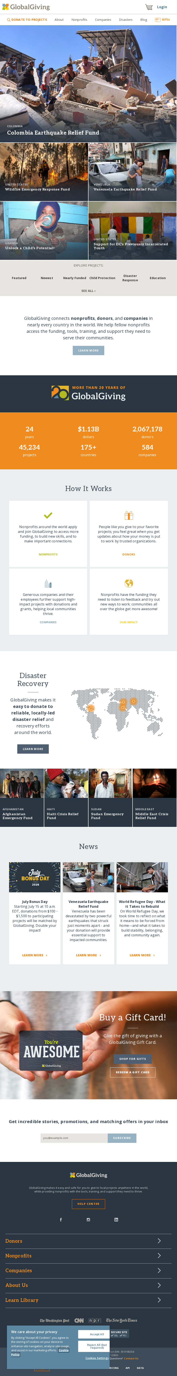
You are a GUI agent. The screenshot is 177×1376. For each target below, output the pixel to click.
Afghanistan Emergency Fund (18, 816)
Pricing (113, 1367)
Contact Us (131, 1358)
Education (158, 278)
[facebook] (61, 1219)
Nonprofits (79, 20)
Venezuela (102, 184)
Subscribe (122, 1138)
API (128, 1367)
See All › (88, 291)
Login (162, 7)
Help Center (88, 1204)
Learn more (33, 749)
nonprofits (83, 318)
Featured (19, 278)
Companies (103, 20)
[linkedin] (116, 1219)
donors (105, 318)
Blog (143, 20)
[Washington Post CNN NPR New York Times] (88, 1321)
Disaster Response (130, 278)
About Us (16, 1285)
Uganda (11, 243)
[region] (58, 1347)
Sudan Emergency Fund (107, 816)
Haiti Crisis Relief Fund (63, 816)
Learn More (88, 350)
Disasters (126, 20)
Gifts (166, 19)
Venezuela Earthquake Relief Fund (125, 189)
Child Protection (102, 278)
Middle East (144, 809)
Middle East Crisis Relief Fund (151, 816)
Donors (13, 1241)
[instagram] (88, 1219)
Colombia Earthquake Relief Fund (53, 133)
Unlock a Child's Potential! (29, 248)
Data (140, 1367)
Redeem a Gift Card (133, 1072)
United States (16, 184)
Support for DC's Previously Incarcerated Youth (131, 246)
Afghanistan (13, 809)
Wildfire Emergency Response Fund (37, 189)
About (59, 20)
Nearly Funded (74, 278)
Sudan (96, 809)
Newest (47, 278)
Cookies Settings (97, 1358)
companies (136, 318)
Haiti (51, 809)
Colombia (15, 126)
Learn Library (22, 1300)
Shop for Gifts (132, 1059)
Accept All (97, 1334)
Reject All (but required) (97, 1346)
